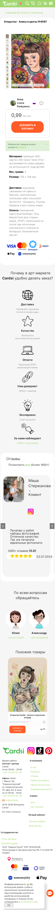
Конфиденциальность (41, 789)
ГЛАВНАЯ (10, 13)
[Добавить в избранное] (41, 103)
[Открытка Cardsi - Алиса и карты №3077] (7, 86)
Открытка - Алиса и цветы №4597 (25, 21)
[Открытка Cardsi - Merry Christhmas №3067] (7, 45)
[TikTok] (39, 750)
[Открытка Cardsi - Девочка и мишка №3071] (7, 62)
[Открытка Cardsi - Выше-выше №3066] (7, 40)
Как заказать (37, 806)
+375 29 (15, 637)
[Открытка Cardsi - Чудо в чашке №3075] (7, 79)
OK (9, 905)
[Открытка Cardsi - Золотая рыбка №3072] (7, 67)
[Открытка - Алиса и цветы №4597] (7, 36)
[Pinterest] (48, 750)
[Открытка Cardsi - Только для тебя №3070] (7, 58)
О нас (33, 767)
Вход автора (35, 826)
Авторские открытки (29, 13)
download (34, 811)
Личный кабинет (37, 821)
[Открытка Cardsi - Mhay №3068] (7, 49)
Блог (33, 802)
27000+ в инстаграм (27, 443)
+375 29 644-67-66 (12, 772)
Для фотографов (9, 843)
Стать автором (8, 839)
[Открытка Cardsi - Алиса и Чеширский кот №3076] (7, 83)
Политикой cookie (29, 901)
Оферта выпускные (40, 785)
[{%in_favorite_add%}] (44, 722)
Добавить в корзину (17, 729)
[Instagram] (31, 750)
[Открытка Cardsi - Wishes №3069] (7, 54)
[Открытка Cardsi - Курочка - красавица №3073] (7, 70)
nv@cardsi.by (11, 800)
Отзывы (35, 776)
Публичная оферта (40, 780)
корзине (22, 147)
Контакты (35, 771)
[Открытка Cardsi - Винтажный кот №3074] (7, 74)
